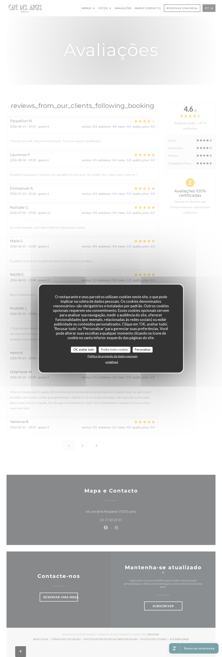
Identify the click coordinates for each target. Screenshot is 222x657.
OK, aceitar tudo (83, 349)
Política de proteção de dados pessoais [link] (112, 356)
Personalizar (142, 349)
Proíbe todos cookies (114, 349)
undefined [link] (111, 362)
